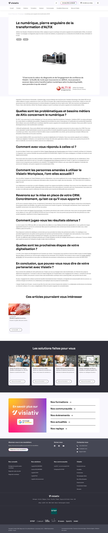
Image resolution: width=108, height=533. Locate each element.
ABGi (50, 502)
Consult (18, 39)
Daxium (56, 502)
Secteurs (41, 8)
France (48, 499)
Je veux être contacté (68, 3)
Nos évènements (60, 415)
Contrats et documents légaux (79, 528)
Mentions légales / (91, 528)
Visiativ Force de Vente (35, 210)
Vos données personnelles (67, 528)
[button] (25, 422)
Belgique (44, 499)
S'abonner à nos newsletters (18, 449)
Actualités (79, 469)
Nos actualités (59, 422)
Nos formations (60, 402)
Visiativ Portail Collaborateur (80, 178)
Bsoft (53, 502)
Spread (68, 502)
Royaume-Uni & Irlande (65, 499)
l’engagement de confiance (52, 160)
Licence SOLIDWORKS (36, 469)
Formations (33, 8)
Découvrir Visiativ (75, 8)
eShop (39, 502)
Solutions (25, 8)
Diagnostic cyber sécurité (14, 471)
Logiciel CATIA (34, 472)
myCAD (43, 502)
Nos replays (57, 429)
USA (75, 499)
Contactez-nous (83, 448)
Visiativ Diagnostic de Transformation (54, 151)
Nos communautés (62, 409)
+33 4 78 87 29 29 (83, 445)
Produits (18, 8)
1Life (47, 502)
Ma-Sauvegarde (62, 502)
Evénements (80, 472)
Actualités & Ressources (62, 8)
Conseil (12, 8)
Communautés (50, 8)
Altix (44, 99)
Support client (82, 451)
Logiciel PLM (34, 475)
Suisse (71, 499)
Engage (25, 39)
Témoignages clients (82, 476)
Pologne (57, 499)
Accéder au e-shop (87, 3)
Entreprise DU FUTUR (59, 469)
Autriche (40, 499)
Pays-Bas (53, 499)
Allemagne (35, 499)
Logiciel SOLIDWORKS (36, 466)
